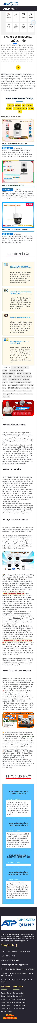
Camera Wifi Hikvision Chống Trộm (18, 39)
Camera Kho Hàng (19, 1008)
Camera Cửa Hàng (19, 999)
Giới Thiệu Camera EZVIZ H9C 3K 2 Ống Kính (20, 292)
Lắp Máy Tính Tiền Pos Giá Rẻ (20, 317)
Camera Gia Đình (18, 993)
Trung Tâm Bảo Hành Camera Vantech (18, 793)
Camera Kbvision (7, 996)
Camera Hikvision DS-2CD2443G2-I (13, 185)
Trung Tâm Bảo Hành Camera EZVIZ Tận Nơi (18, 824)
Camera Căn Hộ (18, 996)
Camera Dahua (6, 993)
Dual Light (18, 105)
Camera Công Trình (19, 1002)
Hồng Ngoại (29, 105)
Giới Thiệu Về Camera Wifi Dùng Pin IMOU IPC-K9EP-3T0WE (20, 267)
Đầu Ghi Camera (6, 1012)
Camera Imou (5, 1005)
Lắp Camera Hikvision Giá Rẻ (11, 117)
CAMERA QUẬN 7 (9, 9)
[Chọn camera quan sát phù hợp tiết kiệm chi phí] (33, 22)
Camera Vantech (7, 1002)
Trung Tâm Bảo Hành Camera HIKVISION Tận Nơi (18, 856)
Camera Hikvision (7, 999)
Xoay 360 (18, 108)
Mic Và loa (11, 105)
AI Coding (31, 108)
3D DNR (25, 108)
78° (23, 105)
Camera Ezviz (5, 1008)
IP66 (20, 112)
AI (13, 108)
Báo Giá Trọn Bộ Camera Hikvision (18, 388)
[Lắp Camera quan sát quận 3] (10, 1016)
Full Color (8, 108)
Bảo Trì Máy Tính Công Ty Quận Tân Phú (19, 342)
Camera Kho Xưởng (19, 1005)
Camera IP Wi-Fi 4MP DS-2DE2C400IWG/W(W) (15, 230)
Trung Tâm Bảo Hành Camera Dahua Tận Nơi (18, 873)
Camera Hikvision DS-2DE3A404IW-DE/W (14, 144)
